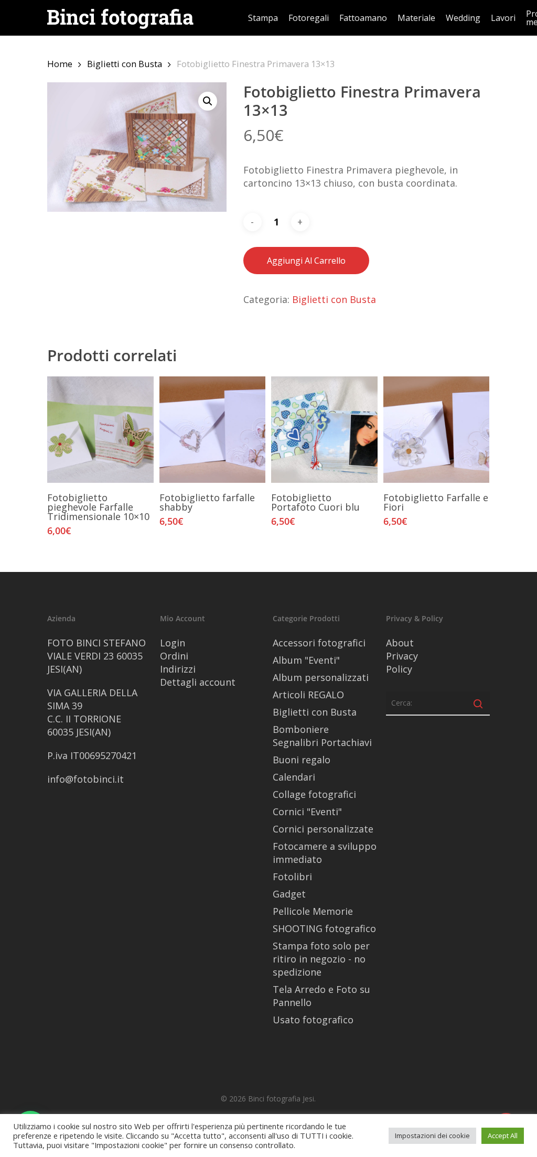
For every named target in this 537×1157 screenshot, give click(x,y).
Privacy (402, 656)
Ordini (174, 656)
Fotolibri (292, 876)
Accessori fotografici (319, 642)
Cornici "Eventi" (307, 811)
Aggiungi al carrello (306, 260)
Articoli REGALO (308, 694)
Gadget (289, 894)
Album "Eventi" (306, 660)
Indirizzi (178, 669)
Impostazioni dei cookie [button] (432, 1135)
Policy (399, 669)
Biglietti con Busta (124, 64)
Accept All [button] (503, 1135)
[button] (207, 101)
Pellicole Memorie (313, 911)
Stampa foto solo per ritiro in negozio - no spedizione (321, 958)
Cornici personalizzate (323, 829)
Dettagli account (197, 682)
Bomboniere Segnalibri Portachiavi (322, 736)
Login (172, 642)
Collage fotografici (314, 794)
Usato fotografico (313, 1019)
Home (59, 64)
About (400, 642)
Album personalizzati (321, 677)
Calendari (294, 777)
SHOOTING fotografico (324, 928)
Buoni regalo (301, 759)
